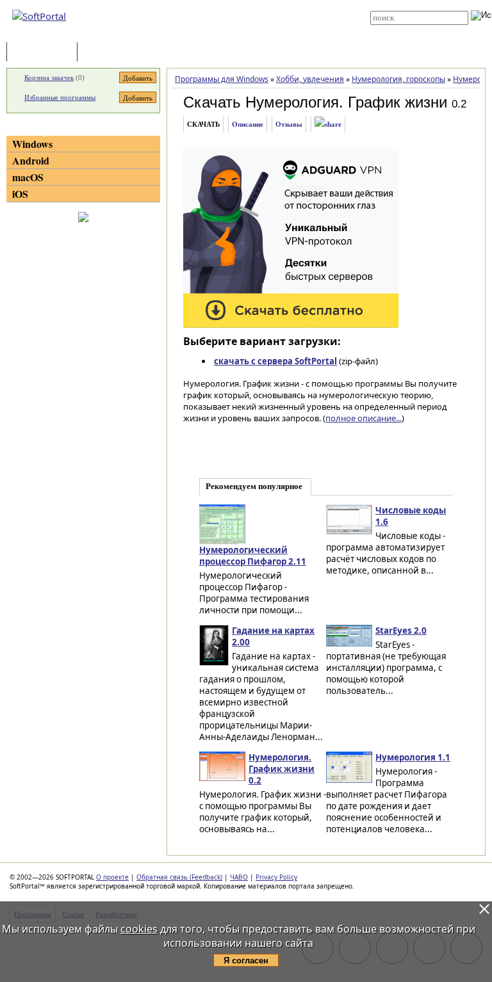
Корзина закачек (49, 77)
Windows (32, 143)
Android (30, 160)
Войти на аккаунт (247, 4)
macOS (28, 177)
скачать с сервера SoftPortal (275, 361)
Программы (45, 53)
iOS (20, 193)
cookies (139, 929)
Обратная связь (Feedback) (179, 877)
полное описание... (363, 418)
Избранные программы (59, 97)
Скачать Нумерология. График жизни (315, 102)
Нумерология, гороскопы (398, 79)
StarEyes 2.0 (401, 630)
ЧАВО (239, 877)
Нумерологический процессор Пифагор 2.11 (252, 555)
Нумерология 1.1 (412, 757)
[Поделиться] (328, 125)
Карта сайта (240, 24)
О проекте (112, 877)
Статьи (108, 53)
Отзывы (288, 124)
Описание (247, 124)
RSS (226, 33)
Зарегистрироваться (253, 14)
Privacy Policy (276, 877)
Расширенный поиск (406, 29)
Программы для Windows (221, 79)
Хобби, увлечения (310, 79)
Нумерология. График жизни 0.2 (282, 769)
